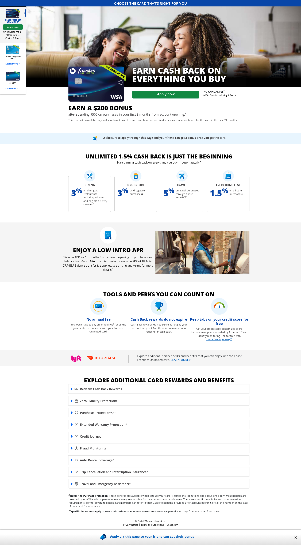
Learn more (12, 63)
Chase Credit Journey (219, 339)
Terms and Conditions (152, 524)
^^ (70, 510)
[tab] (13, 16)
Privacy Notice (130, 524)
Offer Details (13, 34)
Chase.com (172, 524)
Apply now (13, 27)
